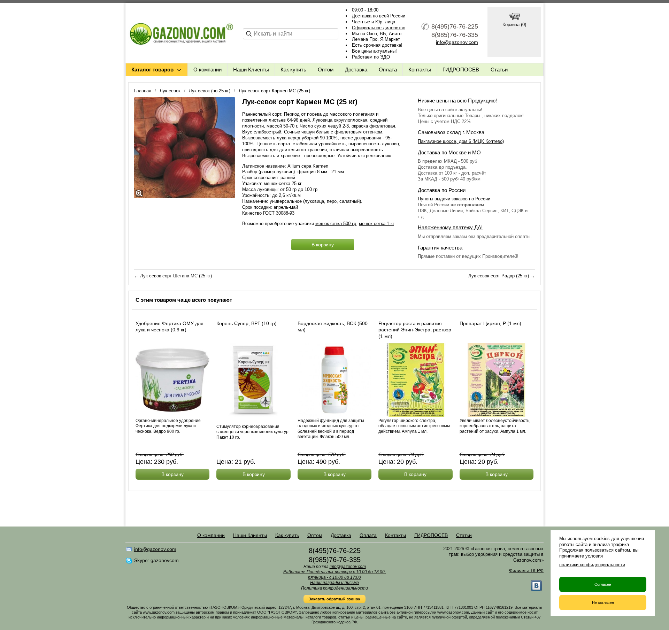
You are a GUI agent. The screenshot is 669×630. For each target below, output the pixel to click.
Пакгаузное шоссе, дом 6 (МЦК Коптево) (461, 141)
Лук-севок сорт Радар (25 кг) (498, 275)
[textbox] (290, 33)
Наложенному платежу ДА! (450, 227)
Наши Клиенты (251, 69)
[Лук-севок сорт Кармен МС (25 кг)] (184, 147)
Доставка (356, 69)
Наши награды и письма (334, 582)
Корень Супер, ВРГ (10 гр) (246, 323)
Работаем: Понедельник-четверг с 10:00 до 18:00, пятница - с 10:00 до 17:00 (334, 574)
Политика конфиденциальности (334, 588)
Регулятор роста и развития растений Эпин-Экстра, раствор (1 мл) (414, 330)
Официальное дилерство (378, 27)
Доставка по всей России (378, 15)
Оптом (325, 69)
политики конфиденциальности (592, 564)
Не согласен (603, 602)
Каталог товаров (152, 69)
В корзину (323, 244)
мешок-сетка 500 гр (335, 223)
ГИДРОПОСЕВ (461, 69)
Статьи (499, 69)
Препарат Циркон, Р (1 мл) (490, 323)
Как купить (293, 69)
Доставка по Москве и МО (449, 152)
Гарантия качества (440, 248)
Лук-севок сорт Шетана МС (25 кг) (176, 275)
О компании (207, 69)
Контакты (419, 69)
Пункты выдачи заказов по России (454, 198)
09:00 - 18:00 (365, 10)
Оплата (388, 69)
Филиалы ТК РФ (526, 570)
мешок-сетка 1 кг (376, 223)
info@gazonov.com (457, 42)
